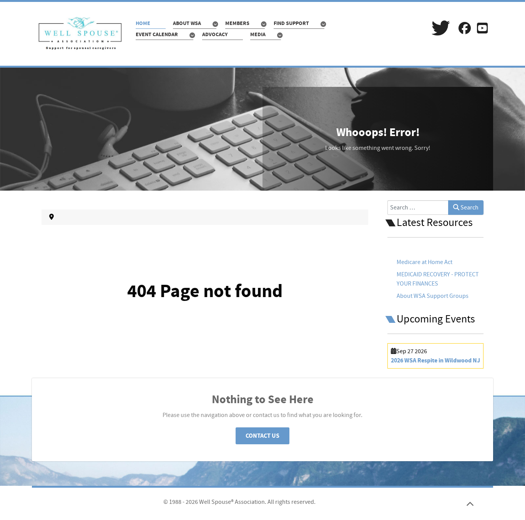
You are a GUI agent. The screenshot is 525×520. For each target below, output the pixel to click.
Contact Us (262, 435)
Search (468, 207)
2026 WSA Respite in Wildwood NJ (435, 360)
